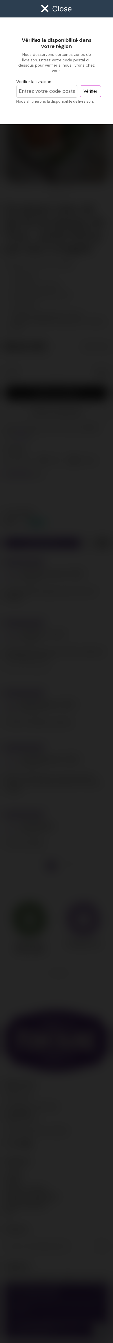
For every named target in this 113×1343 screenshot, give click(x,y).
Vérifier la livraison (33, 82)
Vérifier (90, 91)
